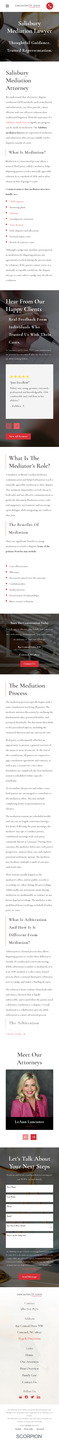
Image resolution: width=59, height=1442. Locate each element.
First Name (11, 1187)
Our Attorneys (29, 1362)
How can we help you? (16, 1235)
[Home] (27, 6)
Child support (16, 201)
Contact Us (29, 663)
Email (9, 1216)
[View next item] (17, 426)
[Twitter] (32, 1397)
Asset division (16, 224)
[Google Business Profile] (20, 1397)
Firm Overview (29, 1368)
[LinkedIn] (38, 1397)
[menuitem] (18, 1428)
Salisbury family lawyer (17, 122)
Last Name (11, 1197)
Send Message (29, 1276)
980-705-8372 (30, 1309)
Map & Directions (29, 1338)
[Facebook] (26, 1397)
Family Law (29, 1375)
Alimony (13, 213)
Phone (9, 1206)
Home (29, 1355)
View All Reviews (18, 436)
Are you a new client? (16, 1226)
